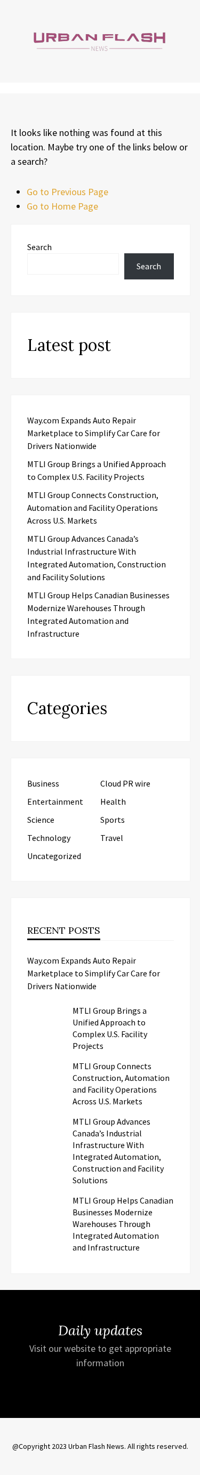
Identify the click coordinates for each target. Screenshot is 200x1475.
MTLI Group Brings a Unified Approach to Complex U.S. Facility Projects (110, 1028)
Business (43, 783)
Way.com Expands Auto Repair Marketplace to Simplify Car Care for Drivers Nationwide (93, 433)
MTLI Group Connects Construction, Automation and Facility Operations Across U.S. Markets (92, 508)
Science (40, 819)
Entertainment (55, 801)
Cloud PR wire (125, 783)
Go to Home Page (62, 206)
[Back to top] (189, 1464)
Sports (112, 819)
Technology (48, 837)
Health (113, 801)
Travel (111, 837)
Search (39, 247)
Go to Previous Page (67, 192)
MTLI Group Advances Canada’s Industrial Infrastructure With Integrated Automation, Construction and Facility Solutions (118, 1150)
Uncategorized (54, 856)
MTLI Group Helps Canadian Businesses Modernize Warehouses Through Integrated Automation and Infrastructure (123, 1224)
